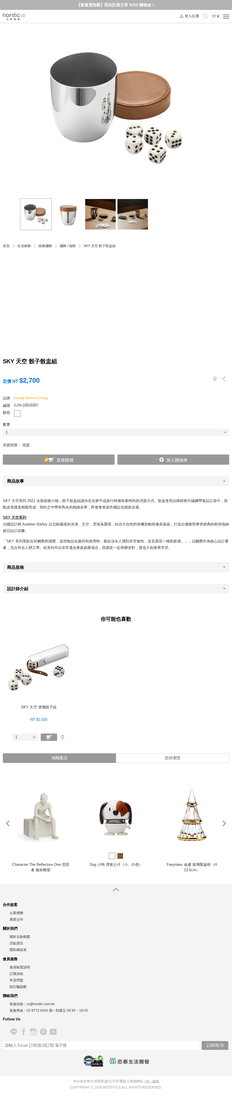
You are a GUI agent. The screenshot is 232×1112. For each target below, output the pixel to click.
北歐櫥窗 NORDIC (14, 16)
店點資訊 (16, 943)
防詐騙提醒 (18, 987)
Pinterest (43, 1031)
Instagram (33, 1031)
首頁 (6, 246)
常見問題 (16, 980)
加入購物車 (177, 460)
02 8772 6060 (37, 1011)
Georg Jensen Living (31, 398)
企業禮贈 (16, 913)
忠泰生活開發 (129, 1061)
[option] (116, 108)
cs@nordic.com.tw (41, 1004)
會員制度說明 (20, 967)
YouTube (53, 1031)
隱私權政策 (18, 950)
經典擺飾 (45, 246)
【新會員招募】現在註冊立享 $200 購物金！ (116, 5)
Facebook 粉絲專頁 (23, 1031)
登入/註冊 (192, 16)
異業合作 (16, 919)
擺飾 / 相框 (68, 246)
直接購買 (65, 460)
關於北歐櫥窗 (20, 937)
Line (13, 1031)
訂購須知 (16, 974)
